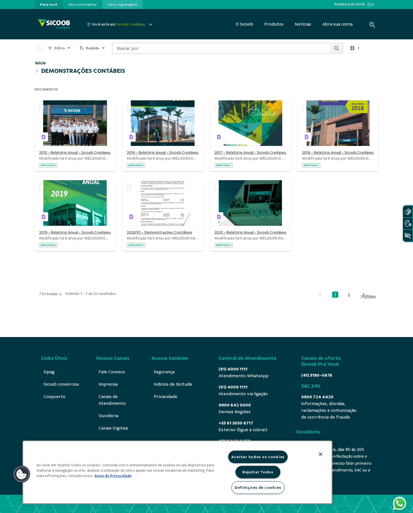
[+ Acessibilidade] (407, 235)
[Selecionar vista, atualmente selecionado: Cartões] (355, 48)
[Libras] (407, 211)
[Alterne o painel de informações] (371, 48)
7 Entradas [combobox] (48, 294)
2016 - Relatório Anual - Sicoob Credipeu (162, 152)
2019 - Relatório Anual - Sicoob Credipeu (75, 232)
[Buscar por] (336, 48)
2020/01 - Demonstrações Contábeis (159, 232)
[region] (177, 472)
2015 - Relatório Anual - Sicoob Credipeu (74, 152)
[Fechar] (320, 454)
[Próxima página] (367, 297)
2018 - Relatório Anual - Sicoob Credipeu (338, 152)
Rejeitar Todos (257, 472)
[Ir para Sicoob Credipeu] (54, 24)
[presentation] (49, 4)
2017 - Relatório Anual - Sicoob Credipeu (250, 152)
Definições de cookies (258, 487)
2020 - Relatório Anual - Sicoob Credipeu (250, 232)
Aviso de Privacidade (113, 476)
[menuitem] (49, 4)
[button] (22, 474)
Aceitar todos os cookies (258, 457)
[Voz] (407, 223)
